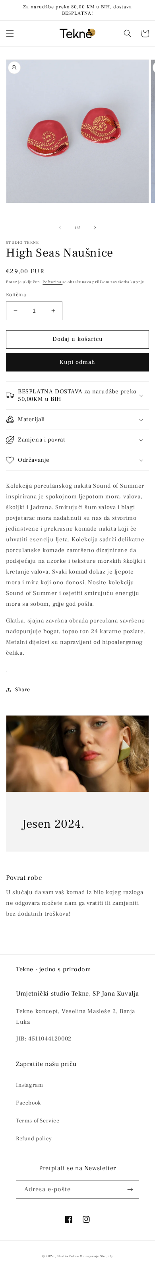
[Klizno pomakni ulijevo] (60, 227)
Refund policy (34, 1138)
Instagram (29, 1085)
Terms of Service (38, 1120)
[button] (10, 33)
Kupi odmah (77, 362)
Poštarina (52, 281)
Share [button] (22, 689)
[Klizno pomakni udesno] (95, 227)
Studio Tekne (68, 1256)
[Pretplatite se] (130, 1189)
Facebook (28, 1103)
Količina (16, 295)
